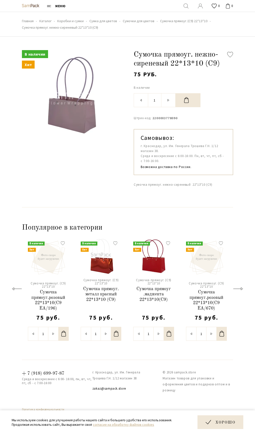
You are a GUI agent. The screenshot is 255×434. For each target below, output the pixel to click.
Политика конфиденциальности (43, 409)
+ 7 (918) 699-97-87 (43, 373)
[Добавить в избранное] (230, 55)
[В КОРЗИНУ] (188, 100)
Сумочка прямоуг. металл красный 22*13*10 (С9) (101, 294)
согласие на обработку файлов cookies (123, 424)
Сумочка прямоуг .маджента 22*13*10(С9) (153, 294)
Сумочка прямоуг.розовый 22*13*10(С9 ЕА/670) (206, 300)
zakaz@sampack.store (109, 388)
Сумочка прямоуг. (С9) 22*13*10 (48, 285)
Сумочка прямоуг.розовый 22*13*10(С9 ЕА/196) (48, 300)
